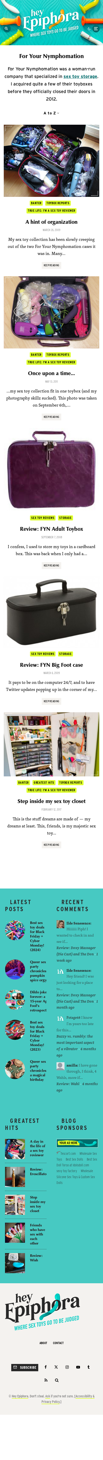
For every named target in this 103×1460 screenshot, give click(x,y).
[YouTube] (78, 1367)
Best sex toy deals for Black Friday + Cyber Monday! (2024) (37, 936)
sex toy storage (80, 76)
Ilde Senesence (78, 923)
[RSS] (46, 1380)
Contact (58, 1343)
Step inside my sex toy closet (52, 801)
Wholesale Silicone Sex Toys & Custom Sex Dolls (75, 1176)
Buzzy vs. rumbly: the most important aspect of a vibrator (75, 1042)
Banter (36, 203)
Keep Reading (52, 265)
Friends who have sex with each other (37, 1234)
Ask (47, 1396)
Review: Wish (36, 1257)
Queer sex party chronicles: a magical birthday (39, 1070)
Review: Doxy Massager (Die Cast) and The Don (76, 951)
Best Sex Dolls (74, 1159)
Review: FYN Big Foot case (51, 664)
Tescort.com (68, 1154)
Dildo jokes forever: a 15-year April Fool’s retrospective (40, 1001)
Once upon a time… (51, 373)
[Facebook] (45, 1367)
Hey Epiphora (20, 1396)
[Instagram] (67, 1367)
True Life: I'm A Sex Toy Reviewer (51, 210)
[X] (56, 1367)
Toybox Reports (58, 203)
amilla (71, 1065)
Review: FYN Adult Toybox (51, 528)
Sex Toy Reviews (42, 518)
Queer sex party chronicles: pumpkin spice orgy (39, 970)
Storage (65, 518)
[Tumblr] (89, 1367)
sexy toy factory (66, 1171)
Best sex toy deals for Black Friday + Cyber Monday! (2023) (37, 1035)
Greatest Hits (44, 782)
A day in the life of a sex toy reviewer (37, 1148)
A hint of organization (52, 221)
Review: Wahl (68, 1084)
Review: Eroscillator (39, 1171)
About (43, 1343)
